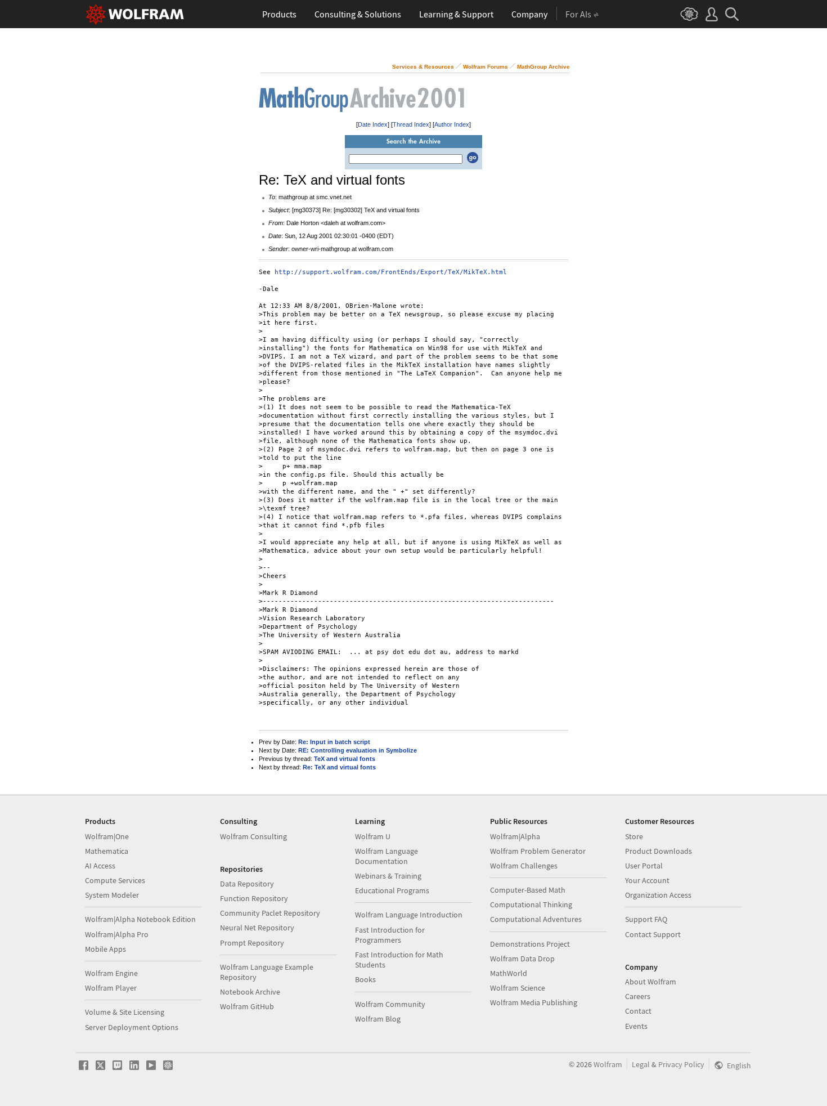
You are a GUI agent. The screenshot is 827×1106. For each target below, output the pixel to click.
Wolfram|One (107, 836)
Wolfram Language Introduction (408, 915)
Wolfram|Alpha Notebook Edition (140, 919)
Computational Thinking (531, 904)
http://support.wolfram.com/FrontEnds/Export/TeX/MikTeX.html (391, 272)
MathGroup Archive (543, 67)
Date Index (373, 124)
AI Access (100, 866)
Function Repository (254, 898)
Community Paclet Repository (270, 913)
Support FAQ (646, 919)
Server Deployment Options (131, 1027)
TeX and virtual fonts (344, 758)
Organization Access (658, 895)
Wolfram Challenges (524, 866)
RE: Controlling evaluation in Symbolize (357, 750)
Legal (641, 1064)
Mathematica (106, 851)
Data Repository (247, 884)
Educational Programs (392, 890)
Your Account (647, 880)
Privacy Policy (681, 1064)
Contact (638, 1011)
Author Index (451, 124)
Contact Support (653, 934)
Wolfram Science (517, 988)
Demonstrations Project (530, 944)
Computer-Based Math (527, 890)
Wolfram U (372, 836)
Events (636, 1026)
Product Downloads (658, 851)
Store (634, 836)
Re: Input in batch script (334, 741)
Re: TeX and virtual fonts (339, 767)
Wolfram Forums (485, 67)
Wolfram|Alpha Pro (117, 934)
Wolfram (608, 1064)
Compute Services (115, 880)
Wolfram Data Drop (522, 958)
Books (365, 979)
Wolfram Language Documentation (386, 856)
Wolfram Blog (378, 1019)
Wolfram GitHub (247, 1006)
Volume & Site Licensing (124, 1012)
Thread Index (411, 124)
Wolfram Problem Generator (538, 851)
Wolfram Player (111, 988)
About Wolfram (650, 982)
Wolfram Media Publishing (533, 1002)
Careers (637, 996)
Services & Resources (423, 67)
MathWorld (508, 973)
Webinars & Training (388, 876)
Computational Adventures (536, 919)
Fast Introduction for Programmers (390, 935)
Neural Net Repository (257, 928)
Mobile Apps (105, 949)
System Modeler (112, 895)
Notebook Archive (250, 992)
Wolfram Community (390, 1004)
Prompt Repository (252, 943)
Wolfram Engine (111, 973)
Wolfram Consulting (253, 836)
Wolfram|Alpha (515, 836)
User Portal (644, 866)
